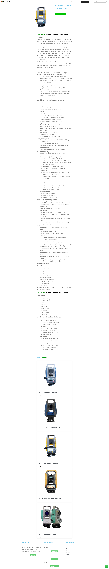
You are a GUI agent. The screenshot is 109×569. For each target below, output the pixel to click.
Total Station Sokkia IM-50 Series (48, 392)
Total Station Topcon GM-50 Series (48, 463)
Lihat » (40, 395)
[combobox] (100, 2)
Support (72, 1)
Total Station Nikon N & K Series (47, 534)
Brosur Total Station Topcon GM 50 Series (57, 34)
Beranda (49, 1)
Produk (53, 1)
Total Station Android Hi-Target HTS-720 (50, 498)
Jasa (58, 1)
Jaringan (63, 1)
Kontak (68, 1)
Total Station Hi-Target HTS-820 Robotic (50, 427)
